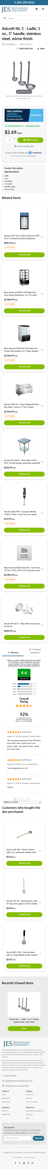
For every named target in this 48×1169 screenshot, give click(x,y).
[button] (43, 9)
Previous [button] (3, 1011)
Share (42, 49)
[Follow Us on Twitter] (19, 1163)
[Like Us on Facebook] (15, 1163)
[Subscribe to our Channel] (24, 1163)
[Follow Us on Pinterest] (28, 1163)
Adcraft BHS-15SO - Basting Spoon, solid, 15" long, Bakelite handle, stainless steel (22, 955)
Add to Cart (32, 140)
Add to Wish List (26, 49)
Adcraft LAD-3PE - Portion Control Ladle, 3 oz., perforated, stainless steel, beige (21, 852)
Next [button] (44, 1011)
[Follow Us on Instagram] (32, 1163)
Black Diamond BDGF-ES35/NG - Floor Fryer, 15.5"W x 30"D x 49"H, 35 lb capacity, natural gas (22, 570)
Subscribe (38, 1138)
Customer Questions (35, 651)
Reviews (14, 653)
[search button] (5, 18)
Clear (24, 1029)
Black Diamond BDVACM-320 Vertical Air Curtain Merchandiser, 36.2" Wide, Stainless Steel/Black (21, 351)
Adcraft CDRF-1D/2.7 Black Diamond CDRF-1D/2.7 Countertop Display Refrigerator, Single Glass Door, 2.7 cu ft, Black (22, 238)
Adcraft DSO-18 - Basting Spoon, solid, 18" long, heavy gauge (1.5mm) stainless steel (22, 903)
